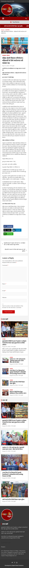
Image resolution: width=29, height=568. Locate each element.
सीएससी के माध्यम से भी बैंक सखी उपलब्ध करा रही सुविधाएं (15, 250)
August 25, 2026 (6, 346)
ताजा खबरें (5, 319)
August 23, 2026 (14, 395)
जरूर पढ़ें (4, 400)
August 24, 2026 (14, 375)
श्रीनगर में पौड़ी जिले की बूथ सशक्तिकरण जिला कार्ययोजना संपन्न (18, 392)
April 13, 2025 (5, 65)
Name (4, 284)
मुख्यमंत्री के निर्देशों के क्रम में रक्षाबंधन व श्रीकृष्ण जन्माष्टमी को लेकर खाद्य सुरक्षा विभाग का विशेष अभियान (14, 342)
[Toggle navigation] (3, 18)
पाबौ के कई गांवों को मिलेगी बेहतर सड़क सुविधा (13, 499)
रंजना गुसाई (12, 65)
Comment (5, 265)
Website (4, 297)
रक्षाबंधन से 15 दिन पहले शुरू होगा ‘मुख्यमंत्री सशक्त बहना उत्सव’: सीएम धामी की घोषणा (17, 360)
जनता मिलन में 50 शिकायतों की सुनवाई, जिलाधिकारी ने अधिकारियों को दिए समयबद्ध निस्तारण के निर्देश (18, 372)
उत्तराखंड (4, 55)
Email (4, 290)
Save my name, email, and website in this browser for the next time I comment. (12, 306)
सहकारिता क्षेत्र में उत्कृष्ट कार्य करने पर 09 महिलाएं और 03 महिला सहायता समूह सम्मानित (14, 243)
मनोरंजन (8, 55)
